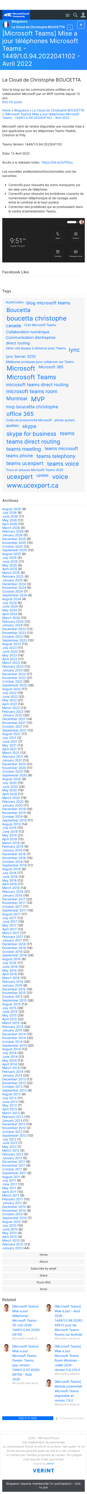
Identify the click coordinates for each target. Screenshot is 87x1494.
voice (60, 476)
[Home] (16, 15)
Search (75, 15)
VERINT (50, 1464)
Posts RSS (44, 1282)
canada (13, 325)
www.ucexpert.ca (32, 485)
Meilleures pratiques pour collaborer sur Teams (40, 362)
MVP (38, 399)
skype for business (31, 433)
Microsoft (21, 368)
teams (67, 433)
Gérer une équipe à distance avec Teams (36, 348)
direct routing (18, 343)
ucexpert (20, 476)
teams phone (19, 455)
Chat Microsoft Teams (40, 325)
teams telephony (55, 456)
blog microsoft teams (48, 303)
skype (29, 426)
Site (67, 15)
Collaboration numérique (27, 332)
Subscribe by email (43, 1268)
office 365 (20, 414)
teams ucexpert (24, 463)
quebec (12, 425)
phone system (64, 420)
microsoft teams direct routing (37, 384)
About (43, 1261)
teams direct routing (33, 441)
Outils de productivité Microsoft (29, 420)
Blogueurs (21, 110)
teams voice (63, 463)
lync (74, 349)
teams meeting (23, 449)
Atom (43, 1289)
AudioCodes (14, 302)
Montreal (16, 398)
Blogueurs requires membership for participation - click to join (43, 1485)
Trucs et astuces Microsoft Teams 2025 (34, 470)
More (70, 27)
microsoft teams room (31, 391)
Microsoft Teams (31, 377)
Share (43, 1275)
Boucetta (18, 310)
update (42, 475)
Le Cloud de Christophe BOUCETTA (58, 110)
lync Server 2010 (20, 356)
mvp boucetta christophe (32, 406)
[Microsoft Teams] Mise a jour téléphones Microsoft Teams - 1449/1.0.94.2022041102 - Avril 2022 (40, 116)
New (81, 24)
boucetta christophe (36, 318)
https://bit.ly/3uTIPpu (57, 162)
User (83, 15)
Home (6, 110)
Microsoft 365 (51, 367)
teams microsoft (61, 448)
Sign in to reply (28, 1418)
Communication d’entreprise (31, 337)
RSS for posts (12, 102)
